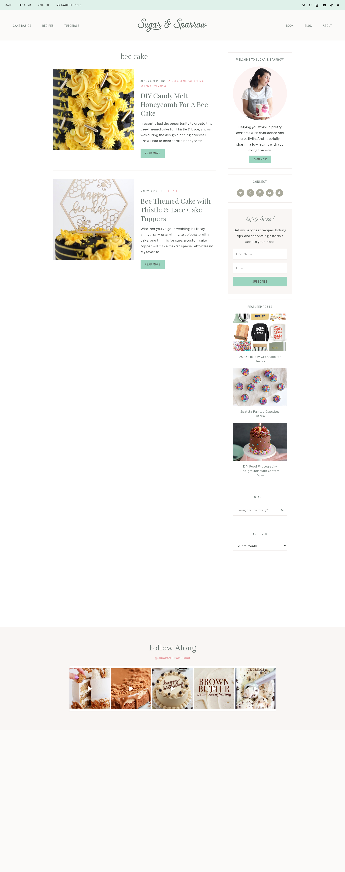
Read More (152, 153)
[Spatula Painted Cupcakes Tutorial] (260, 388)
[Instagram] (260, 193)
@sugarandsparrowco (172, 658)
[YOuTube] (269, 193)
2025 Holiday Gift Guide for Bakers (260, 359)
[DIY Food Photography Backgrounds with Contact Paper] (260, 443)
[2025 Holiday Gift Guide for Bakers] (260, 333)
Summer (146, 85)
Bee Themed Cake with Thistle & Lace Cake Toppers (176, 209)
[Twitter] (240, 193)
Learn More (260, 159)
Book (290, 26)
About (327, 26)
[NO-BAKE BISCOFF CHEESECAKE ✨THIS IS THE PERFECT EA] (131, 688)
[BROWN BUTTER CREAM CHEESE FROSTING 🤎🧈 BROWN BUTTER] (214, 688)
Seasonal (186, 81)
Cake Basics (22, 26)
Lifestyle (171, 191)
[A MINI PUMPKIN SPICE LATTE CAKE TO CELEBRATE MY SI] (172, 688)
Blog (308, 26)
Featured (172, 81)
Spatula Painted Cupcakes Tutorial (260, 413)
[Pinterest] (250, 193)
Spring (198, 81)
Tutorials (71, 26)
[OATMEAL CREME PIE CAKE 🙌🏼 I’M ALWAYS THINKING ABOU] (89, 688)
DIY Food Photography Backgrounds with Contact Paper (260, 470)
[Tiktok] (279, 193)
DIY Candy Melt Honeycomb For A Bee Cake (174, 104)
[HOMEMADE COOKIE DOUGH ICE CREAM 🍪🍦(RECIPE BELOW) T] (255, 688)
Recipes (48, 26)
